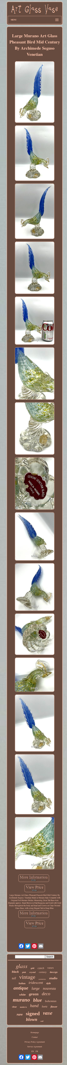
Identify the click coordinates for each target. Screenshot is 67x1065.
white (22, 994)
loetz (44, 1006)
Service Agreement (34, 1046)
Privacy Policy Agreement (35, 1041)
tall (14, 978)
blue (37, 1000)
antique (20, 987)
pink (24, 972)
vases (50, 967)
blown (31, 1019)
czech (41, 968)
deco (46, 993)
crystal (32, 972)
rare (20, 1014)
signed (33, 1013)
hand (34, 1005)
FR (37, 1051)
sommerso (42, 979)
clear (14, 1007)
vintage (27, 977)
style (48, 983)
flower (54, 1006)
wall (41, 1021)
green (34, 994)
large (36, 988)
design (54, 972)
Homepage (35, 1032)
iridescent (36, 983)
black (15, 971)
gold (32, 968)
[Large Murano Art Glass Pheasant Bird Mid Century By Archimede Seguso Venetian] (34, 92)
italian (22, 983)
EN (32, 1051)
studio (53, 978)
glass (21, 965)
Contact (35, 1037)
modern (23, 1007)
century (43, 972)
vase (48, 1013)
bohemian (50, 1001)
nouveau (49, 988)
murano (21, 1000)
